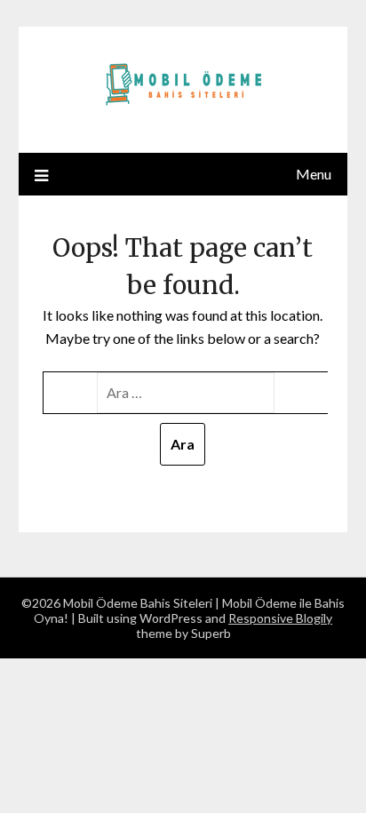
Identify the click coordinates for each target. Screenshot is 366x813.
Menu (313, 173)
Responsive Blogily (280, 618)
